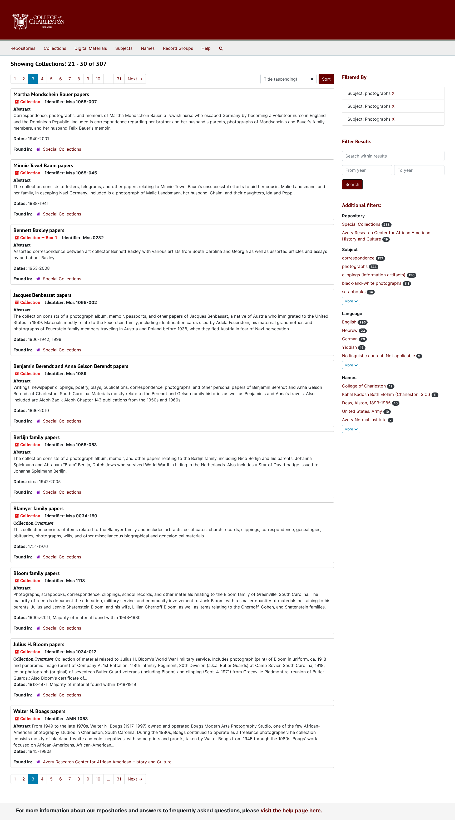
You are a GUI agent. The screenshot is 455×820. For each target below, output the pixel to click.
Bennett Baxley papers (38, 230)
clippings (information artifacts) (374, 274)
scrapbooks (354, 291)
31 (119, 78)
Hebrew (350, 330)
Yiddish (350, 347)
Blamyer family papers (38, 508)
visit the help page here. (291, 810)
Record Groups (178, 48)
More (349, 301)
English (350, 322)
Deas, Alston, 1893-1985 (367, 402)
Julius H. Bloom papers (38, 644)
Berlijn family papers (36, 437)
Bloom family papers (36, 573)
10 (98, 78)
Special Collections (62, 149)
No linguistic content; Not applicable (379, 355)
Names (148, 48)
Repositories (23, 48)
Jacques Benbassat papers (42, 295)
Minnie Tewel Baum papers (43, 165)
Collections (55, 48)
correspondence (359, 258)
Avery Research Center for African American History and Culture (107, 761)
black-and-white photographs (372, 283)
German (350, 338)
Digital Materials (91, 48)
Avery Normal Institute (365, 419)
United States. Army (362, 411)
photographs (355, 266)
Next (135, 78)
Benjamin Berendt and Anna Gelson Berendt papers (70, 366)
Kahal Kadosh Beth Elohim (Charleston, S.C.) (387, 394)
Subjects (123, 48)
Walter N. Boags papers (39, 711)
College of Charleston (364, 386)
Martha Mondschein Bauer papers (51, 94)
